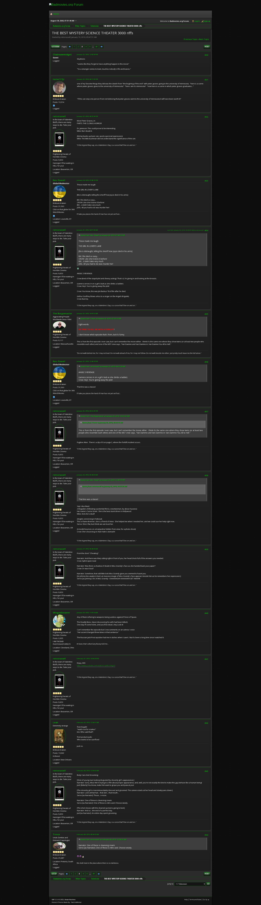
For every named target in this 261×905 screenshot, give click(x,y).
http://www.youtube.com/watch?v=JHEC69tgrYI (96, 665)
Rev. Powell (59, 180)
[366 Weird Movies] (54, 215)
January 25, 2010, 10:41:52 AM (87, 313)
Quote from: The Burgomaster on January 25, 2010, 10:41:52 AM (105, 416)
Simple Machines (70, 899)
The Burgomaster (62, 313)
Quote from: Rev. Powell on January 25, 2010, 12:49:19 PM (103, 480)
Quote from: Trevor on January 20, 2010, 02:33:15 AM (101, 318)
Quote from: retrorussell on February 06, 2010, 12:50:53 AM (104, 839)
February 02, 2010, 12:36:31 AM (88, 722)
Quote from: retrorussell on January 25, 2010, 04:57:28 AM (103, 366)
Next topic (204, 39)
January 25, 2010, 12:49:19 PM (87, 361)
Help (186, 899)
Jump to (170, 884)
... (93, 46)
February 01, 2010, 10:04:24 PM (88, 659)
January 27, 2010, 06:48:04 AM (87, 549)
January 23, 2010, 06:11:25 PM (87, 79)
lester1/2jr (59, 79)
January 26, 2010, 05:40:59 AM (87, 475)
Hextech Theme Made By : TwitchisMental (66, 902)
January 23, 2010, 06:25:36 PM (87, 116)
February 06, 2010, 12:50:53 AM (88, 771)
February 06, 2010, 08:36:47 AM (88, 834)
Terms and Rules (195, 899)
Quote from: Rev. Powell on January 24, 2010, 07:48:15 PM (103, 235)
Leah (55, 722)
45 (96, 46)
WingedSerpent (61, 612)
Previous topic (191, 39)
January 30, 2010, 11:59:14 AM (87, 613)
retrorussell (59, 116)
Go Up (54, 874)
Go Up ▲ (206, 899)
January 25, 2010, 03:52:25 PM (87, 411)
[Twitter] (54, 105)
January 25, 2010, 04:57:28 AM (87, 230)
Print (207, 47)
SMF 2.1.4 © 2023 (58, 899)
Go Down (55, 47)
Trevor (56, 834)
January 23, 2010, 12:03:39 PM (87, 54)
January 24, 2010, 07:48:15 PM (87, 180)
